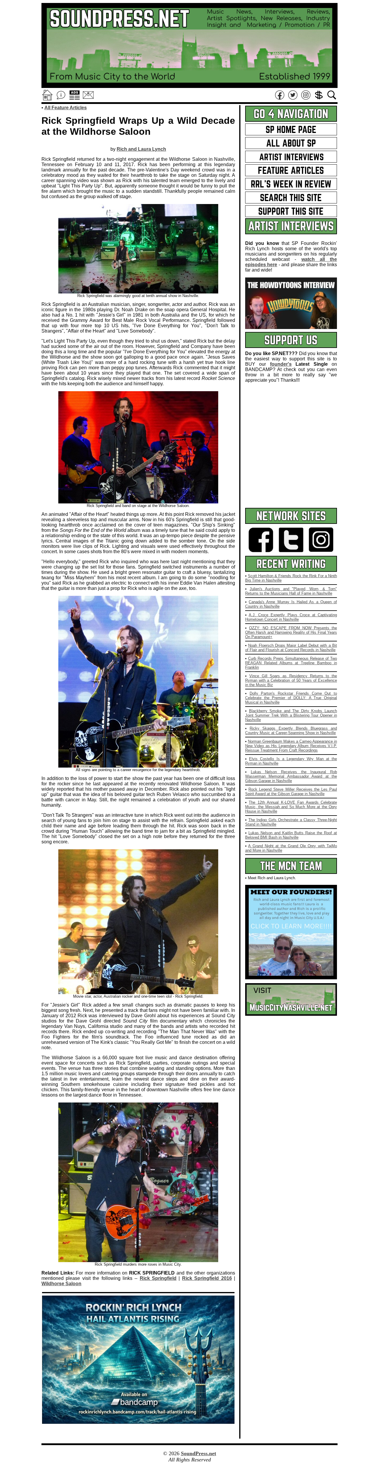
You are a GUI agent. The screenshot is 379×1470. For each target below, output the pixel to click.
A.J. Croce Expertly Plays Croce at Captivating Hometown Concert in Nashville (291, 617)
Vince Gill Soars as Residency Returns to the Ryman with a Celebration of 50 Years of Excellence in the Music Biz (291, 680)
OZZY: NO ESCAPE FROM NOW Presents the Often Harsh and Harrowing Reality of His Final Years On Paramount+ (291, 632)
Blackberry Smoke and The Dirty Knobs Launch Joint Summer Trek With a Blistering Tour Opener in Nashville (291, 715)
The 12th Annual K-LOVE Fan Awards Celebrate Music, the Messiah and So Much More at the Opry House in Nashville (291, 806)
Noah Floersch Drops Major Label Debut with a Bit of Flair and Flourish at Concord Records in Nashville (291, 647)
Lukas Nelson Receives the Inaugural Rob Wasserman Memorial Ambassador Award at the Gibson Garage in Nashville (291, 776)
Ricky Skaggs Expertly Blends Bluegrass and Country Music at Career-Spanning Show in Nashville (291, 730)
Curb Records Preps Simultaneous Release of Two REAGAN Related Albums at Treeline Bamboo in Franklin (291, 663)
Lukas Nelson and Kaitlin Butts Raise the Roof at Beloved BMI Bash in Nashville (291, 835)
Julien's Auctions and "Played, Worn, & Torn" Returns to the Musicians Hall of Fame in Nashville (291, 591)
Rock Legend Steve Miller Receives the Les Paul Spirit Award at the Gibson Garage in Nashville (291, 791)
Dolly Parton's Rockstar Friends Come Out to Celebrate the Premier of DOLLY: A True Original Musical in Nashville (291, 697)
